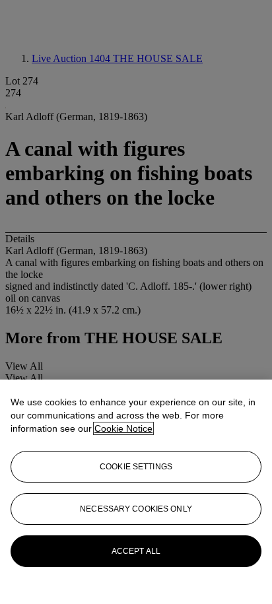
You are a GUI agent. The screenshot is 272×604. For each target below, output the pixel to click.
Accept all (136, 551)
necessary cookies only (136, 509)
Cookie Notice (123, 428)
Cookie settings (136, 466)
